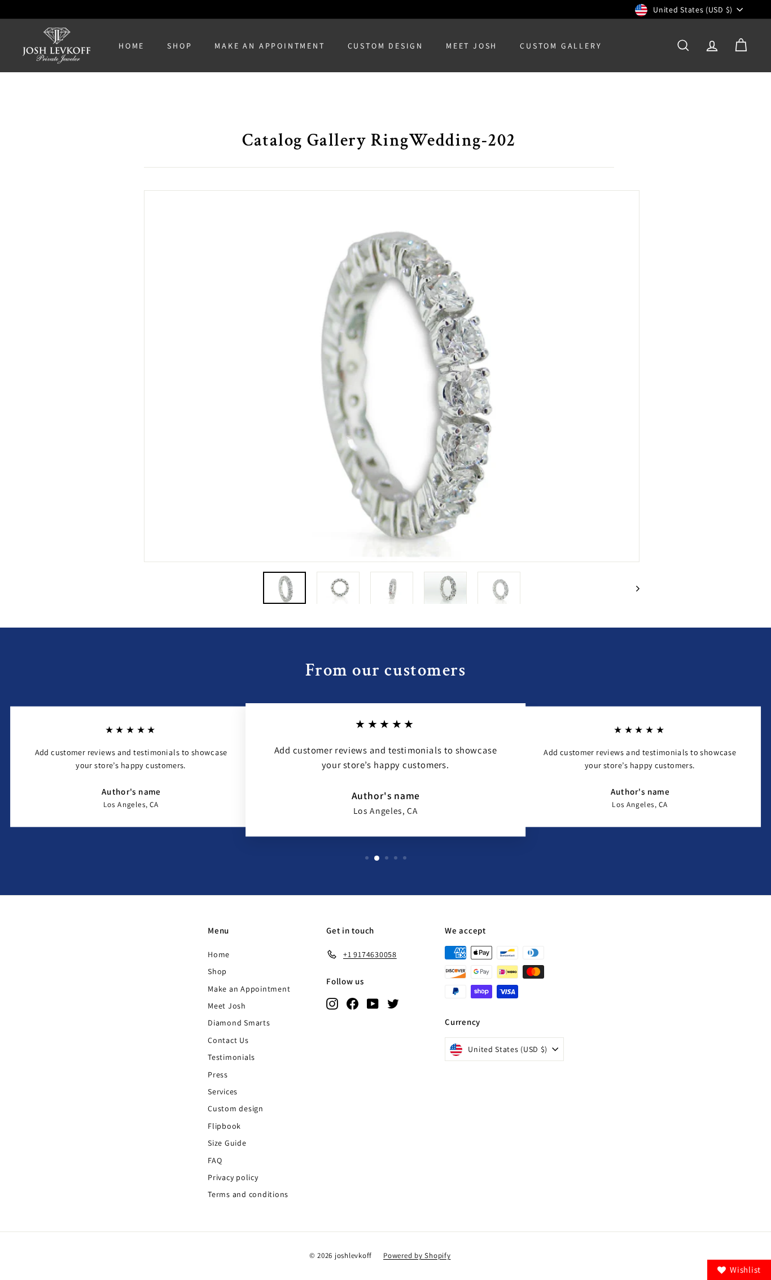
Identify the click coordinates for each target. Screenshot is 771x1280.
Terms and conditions (248, 1194)
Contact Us (228, 1040)
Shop (179, 46)
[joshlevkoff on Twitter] (393, 1003)
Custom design (236, 1108)
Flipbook (224, 1126)
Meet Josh (471, 46)
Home (131, 46)
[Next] (632, 588)
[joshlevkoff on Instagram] (332, 1003)
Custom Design (385, 46)
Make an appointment (269, 46)
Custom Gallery (561, 46)
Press (218, 1074)
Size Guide (227, 1143)
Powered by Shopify (417, 1255)
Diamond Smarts (239, 1023)
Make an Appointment (249, 989)
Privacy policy (233, 1177)
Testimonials (231, 1057)
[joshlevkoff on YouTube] (373, 1003)
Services (223, 1091)
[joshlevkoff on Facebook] (352, 1003)
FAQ (215, 1160)
